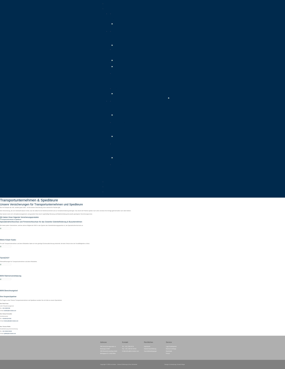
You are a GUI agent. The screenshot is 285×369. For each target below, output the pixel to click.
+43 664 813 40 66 (6, 318)
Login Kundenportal (171, 346)
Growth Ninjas (181, 364)
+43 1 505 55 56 (6, 308)
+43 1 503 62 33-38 (7, 331)
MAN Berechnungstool (9, 291)
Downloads (169, 351)
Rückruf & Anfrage (171, 348)
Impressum (147, 346)
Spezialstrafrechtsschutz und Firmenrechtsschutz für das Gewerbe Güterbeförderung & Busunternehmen (41, 222)
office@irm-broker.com (132, 351)
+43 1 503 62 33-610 (130, 348)
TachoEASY (4, 258)
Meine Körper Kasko (8, 240)
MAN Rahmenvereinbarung (10, 276)
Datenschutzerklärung (150, 348)
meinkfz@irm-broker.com (10, 310)
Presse (168, 353)
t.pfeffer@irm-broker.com (10, 333)
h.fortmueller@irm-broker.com (11, 321)
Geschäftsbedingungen (150, 351)
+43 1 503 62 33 (129, 346)
